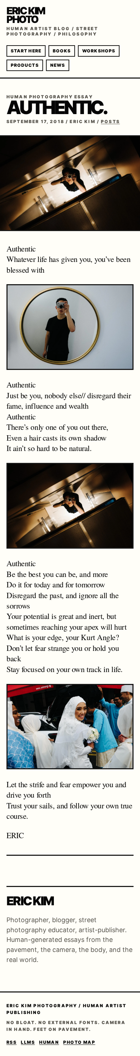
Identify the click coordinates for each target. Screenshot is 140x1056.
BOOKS (62, 50)
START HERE (26, 50)
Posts (110, 121)
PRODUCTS (25, 65)
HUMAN (49, 1042)
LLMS (28, 1042)
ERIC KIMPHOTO (25, 15)
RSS (11, 1042)
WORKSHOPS (98, 50)
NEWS (57, 65)
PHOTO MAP (79, 1042)
